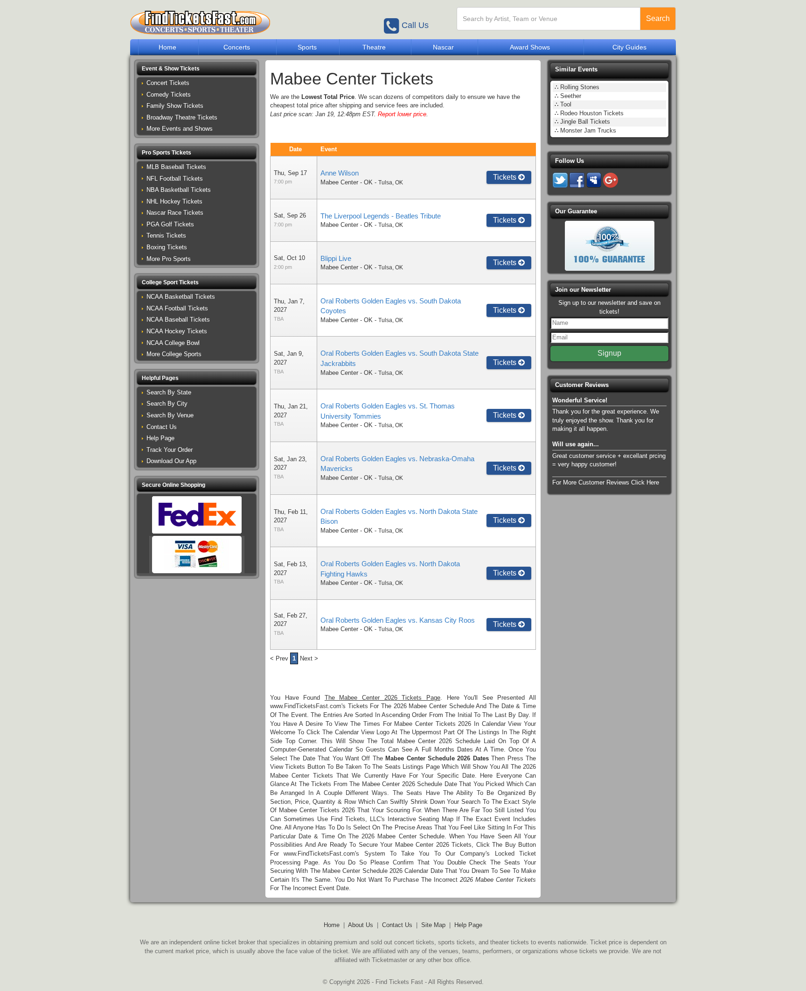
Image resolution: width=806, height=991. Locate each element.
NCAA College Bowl (173, 342)
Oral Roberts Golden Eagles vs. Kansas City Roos (397, 620)
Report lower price (402, 114)
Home (167, 47)
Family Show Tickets (174, 105)
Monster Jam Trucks (588, 130)
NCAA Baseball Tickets (178, 319)
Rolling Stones (579, 87)
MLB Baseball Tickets (176, 166)
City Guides (629, 47)
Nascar (443, 47)
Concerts (236, 47)
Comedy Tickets (168, 94)
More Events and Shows (179, 128)
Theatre (374, 47)
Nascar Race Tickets (174, 212)
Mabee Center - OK (346, 182)
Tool (565, 104)
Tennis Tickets (166, 235)
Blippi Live (335, 258)
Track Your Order (169, 449)
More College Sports (174, 354)
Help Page (160, 438)
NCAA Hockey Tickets (176, 331)
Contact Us (161, 426)
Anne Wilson (339, 173)
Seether (570, 95)
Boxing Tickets (166, 247)
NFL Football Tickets (174, 178)
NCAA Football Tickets (177, 308)
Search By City (167, 403)
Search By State (168, 392)
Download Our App (171, 460)
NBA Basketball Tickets (178, 189)
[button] (196, 69)
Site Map (433, 924)
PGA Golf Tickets (170, 224)
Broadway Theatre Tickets (181, 117)
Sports (307, 47)
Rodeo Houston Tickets (592, 113)
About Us (360, 924)
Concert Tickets (167, 82)
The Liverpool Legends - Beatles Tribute (380, 216)
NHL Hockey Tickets (174, 201)
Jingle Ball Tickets (585, 121)
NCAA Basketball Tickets (180, 296)
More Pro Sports (168, 258)
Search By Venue (170, 415)
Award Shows (530, 47)
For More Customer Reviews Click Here (605, 482)
